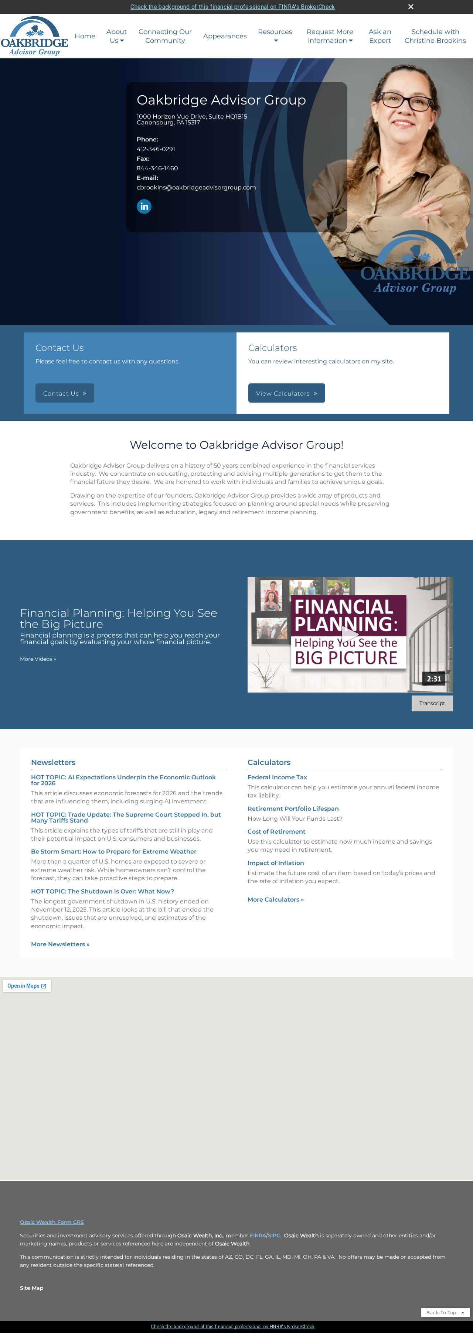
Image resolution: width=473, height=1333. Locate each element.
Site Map (32, 1288)
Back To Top (442, 1312)
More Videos (38, 659)
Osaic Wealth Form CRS (52, 1222)
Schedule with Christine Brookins (435, 36)
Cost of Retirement (277, 831)
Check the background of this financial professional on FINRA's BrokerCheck (232, 6)
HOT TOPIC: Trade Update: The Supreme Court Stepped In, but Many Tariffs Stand (126, 817)
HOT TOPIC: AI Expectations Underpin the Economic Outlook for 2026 (123, 780)
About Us (116, 36)
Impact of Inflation (276, 863)
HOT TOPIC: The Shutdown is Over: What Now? (102, 891)
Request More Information (330, 36)
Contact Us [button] (61, 393)
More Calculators (276, 899)
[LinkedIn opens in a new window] (144, 207)
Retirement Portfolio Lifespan (293, 808)
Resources (275, 32)
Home (85, 36)
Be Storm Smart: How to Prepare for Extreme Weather (114, 851)
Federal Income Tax (277, 777)
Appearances (225, 36)
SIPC (274, 1235)
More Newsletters (60, 944)
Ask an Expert (380, 36)
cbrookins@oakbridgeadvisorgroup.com (196, 187)
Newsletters (53, 762)
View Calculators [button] (283, 393)
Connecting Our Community (165, 36)
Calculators (269, 762)
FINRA (258, 1235)
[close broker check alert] (411, 7)
